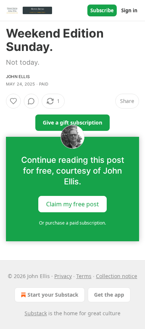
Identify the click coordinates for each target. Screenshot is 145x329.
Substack (36, 313)
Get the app (109, 294)
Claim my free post (72, 204)
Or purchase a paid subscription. (72, 223)
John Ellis (18, 76)
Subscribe (102, 10)
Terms (83, 276)
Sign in (129, 10)
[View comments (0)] (31, 101)
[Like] (13, 101)
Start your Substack (53, 294)
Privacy (63, 276)
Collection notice (116, 276)
